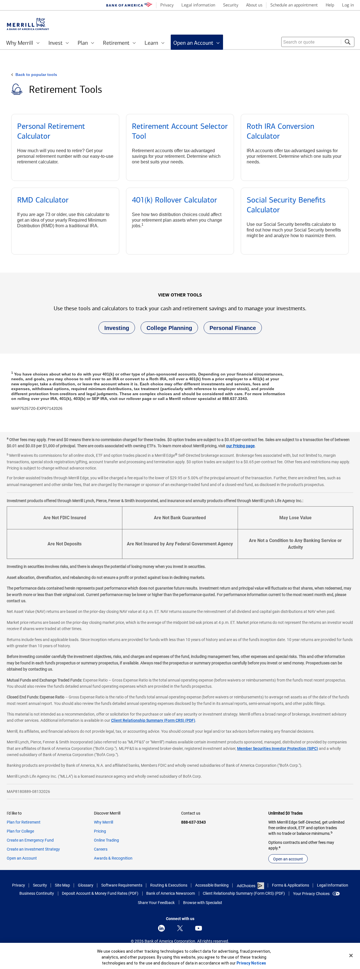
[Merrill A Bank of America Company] (28, 24)
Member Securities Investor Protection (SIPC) (277, 748)
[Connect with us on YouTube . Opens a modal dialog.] (198, 928)
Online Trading (106, 840)
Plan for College (20, 831)
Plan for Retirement (23, 822)
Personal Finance (230, 329)
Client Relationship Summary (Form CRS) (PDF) (153, 720)
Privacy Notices (251, 963)
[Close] (351, 955)
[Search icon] (348, 41)
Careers (100, 849)
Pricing (100, 831)
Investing (113, 329)
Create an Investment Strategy (33, 849)
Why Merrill (103, 822)
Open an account (288, 859)
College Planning (166, 329)
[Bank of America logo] (129, 5)
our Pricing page (240, 446)
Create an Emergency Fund (30, 840)
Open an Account (22, 858)
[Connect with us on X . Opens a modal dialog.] (180, 928)
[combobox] (317, 42)
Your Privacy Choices (311, 893)
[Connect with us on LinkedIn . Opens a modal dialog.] (161, 928)
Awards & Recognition (113, 858)
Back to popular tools (36, 74)
